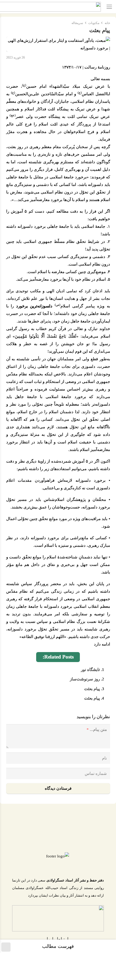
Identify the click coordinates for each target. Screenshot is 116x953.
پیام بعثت (92, 689)
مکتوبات (93, 23)
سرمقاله (77, 23)
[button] (109, 6)
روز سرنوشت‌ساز (85, 679)
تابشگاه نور (90, 669)
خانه (107, 23)
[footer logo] (57, 860)
